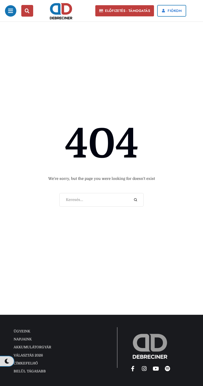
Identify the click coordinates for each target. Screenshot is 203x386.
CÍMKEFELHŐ (26, 363)
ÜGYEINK (22, 331)
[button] (124, 11)
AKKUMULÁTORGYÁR (32, 347)
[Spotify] (167, 368)
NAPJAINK (23, 339)
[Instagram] (144, 368)
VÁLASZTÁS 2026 (28, 355)
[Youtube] (156, 368)
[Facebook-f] (132, 368)
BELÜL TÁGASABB (30, 371)
